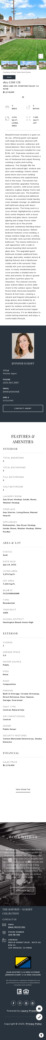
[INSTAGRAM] (19, 1003)
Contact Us (23, 891)
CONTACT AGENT (23, 408)
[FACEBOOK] (13, 1003)
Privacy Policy (34, 1023)
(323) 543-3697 (11, 382)
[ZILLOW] (26, 1003)
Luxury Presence (30, 1010)
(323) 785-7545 (14, 935)
